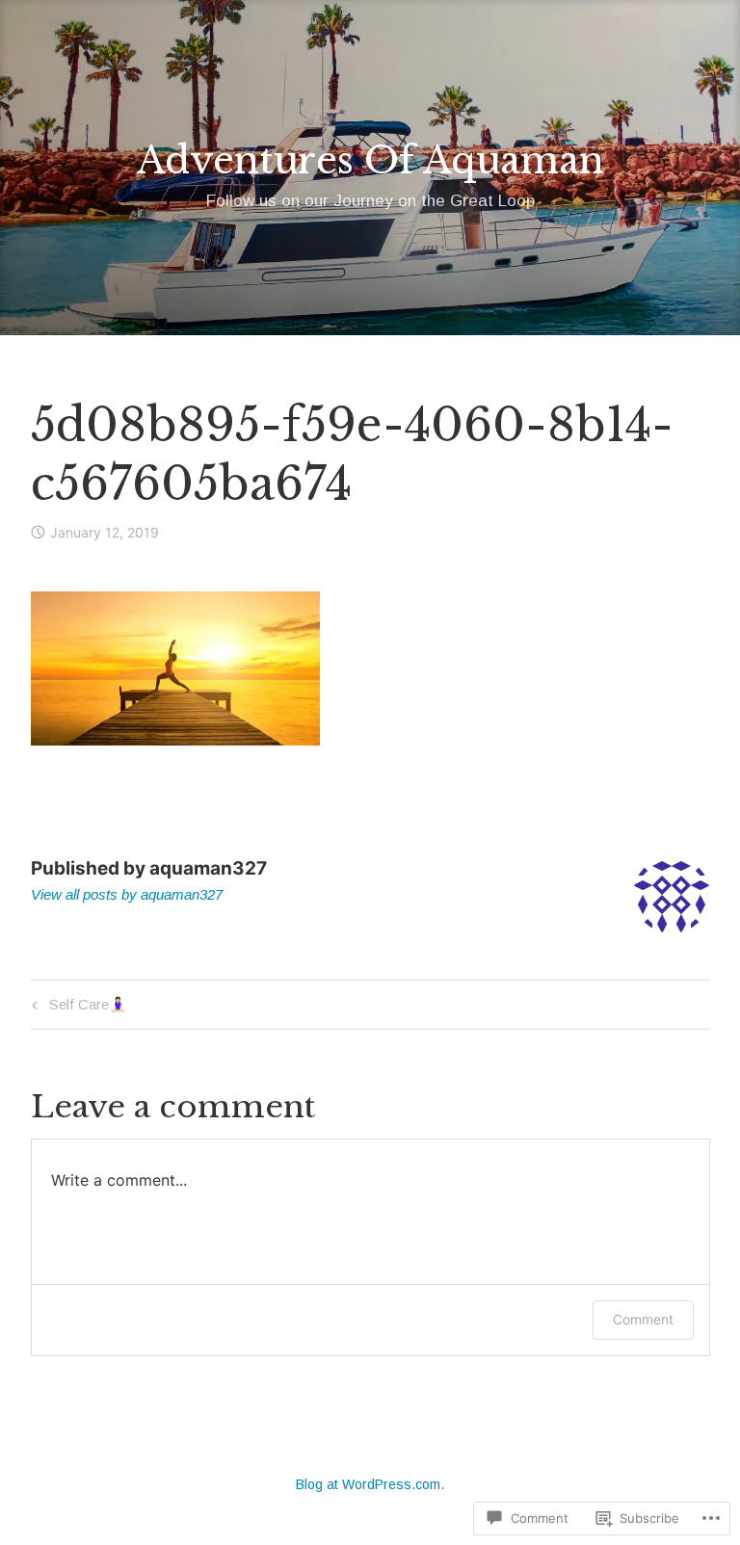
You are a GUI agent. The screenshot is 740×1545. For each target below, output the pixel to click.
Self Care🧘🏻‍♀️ (76, 1008)
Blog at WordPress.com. (370, 1484)
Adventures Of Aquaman (370, 160)
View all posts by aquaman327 (127, 894)
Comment (643, 1319)
